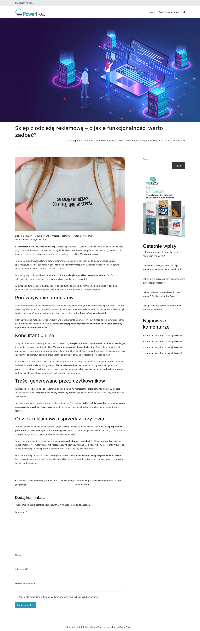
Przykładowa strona (169, 12)
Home (152, 12)
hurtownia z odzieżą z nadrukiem (97, 369)
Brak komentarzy (23, 236)
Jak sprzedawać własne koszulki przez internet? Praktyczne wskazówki (162, 294)
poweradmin (86, 236)
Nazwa (19, 555)
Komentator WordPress (154, 353)
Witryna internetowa (25, 583)
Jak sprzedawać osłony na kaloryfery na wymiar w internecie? (163, 307)
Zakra (112, 627)
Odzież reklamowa (61, 236)
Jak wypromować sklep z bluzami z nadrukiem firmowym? (160, 254)
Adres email (21, 569)
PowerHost (90, 627)
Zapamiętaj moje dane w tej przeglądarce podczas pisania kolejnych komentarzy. (59, 597)
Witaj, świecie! (175, 335)
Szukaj (146, 159)
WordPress (125, 627)
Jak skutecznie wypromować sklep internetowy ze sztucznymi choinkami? (162, 267)
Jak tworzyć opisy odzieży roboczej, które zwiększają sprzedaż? (164, 281)
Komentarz (21, 512)
